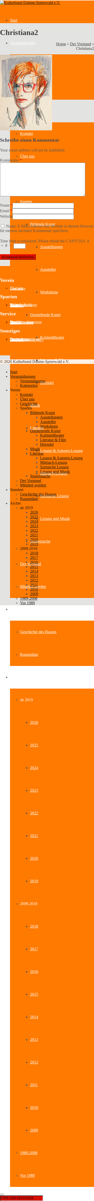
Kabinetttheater (52, 337)
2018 (34, 926)
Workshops (49, 292)
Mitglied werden (33, 485)
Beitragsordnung (21, 323)
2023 (34, 790)
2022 (34, 813)
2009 (34, 1130)
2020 (34, 858)
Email (4, 211)
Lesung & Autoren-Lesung (61, 450)
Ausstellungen (51, 247)
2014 (34, 1017)
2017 (34, 949)
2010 (34, 1107)
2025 (34, 745)
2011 (34, 1085)
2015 (34, 994)
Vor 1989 (27, 1175)
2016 (34, 971)
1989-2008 (28, 1153)
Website (6, 216)
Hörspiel (47, 383)
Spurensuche (40, 541)
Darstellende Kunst (45, 315)
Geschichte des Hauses (38, 632)
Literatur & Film (53, 440)
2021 (34, 836)
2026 (34, 722)
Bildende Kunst (42, 412)
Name (5, 205)
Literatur (37, 453)
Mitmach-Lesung (53, 462)
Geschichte (17, 288)
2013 (34, 1039)
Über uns (27, 156)
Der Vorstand (80, 44)
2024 (34, 768)
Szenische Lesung (54, 467)
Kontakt (26, 133)
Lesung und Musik (55, 518)
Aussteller (48, 269)
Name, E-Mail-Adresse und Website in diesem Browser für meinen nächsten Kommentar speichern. (47, 228)
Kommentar (11, 160)
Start (13, 20)
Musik (35, 449)
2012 (34, 1062)
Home (61, 44)
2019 (34, 881)
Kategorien (29, 385)
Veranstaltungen (22, 43)
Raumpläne (29, 654)
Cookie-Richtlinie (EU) (26, 340)
